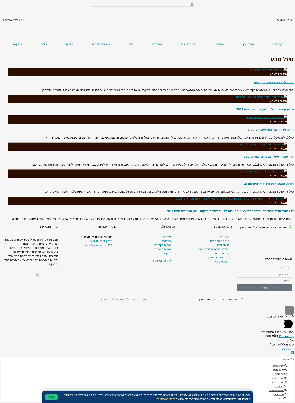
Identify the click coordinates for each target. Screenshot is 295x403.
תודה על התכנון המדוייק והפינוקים (271, 130)
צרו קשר (17, 44)
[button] (292, 352)
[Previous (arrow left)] (6, 201)
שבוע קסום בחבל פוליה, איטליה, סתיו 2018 (265, 109)
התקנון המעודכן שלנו (165, 399)
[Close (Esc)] (291, 4)
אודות (44, 44)
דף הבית (278, 44)
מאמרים (157, 44)
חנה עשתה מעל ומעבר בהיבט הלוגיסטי (268, 157)
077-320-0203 (283, 20)
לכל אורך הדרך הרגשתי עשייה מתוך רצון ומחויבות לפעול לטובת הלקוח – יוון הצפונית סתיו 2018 (230, 211)
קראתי (51, 397)
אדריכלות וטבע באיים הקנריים (274, 82)
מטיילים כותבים (101, 44)
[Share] (283, 4)
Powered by (286, 336)
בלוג (131, 44)
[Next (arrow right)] (289, 201)
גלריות (69, 44)
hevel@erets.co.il (13, 20)
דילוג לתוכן (288, 348)
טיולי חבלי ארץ (189, 44)
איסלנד (220, 44)
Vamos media (107, 299)
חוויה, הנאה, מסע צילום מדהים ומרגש (269, 184)
